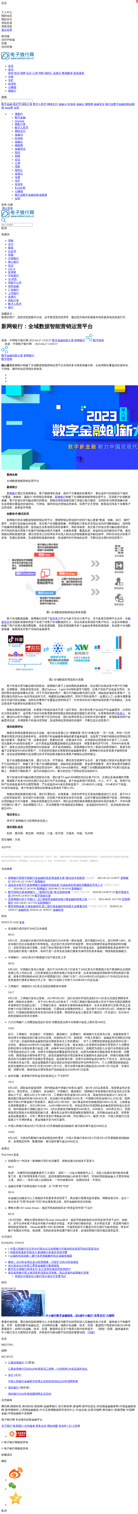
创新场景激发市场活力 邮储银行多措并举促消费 (38, 1252)
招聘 (23, 73)
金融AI (63, 104)
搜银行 (12, 90)
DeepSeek (19, 121)
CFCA (11, 268)
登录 (4, 3)
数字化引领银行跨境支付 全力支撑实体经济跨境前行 (39, 1269)
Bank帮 (9, 107)
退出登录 (6, 30)
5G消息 (12, 279)
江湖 (35, 73)
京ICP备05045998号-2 (41, 1442)
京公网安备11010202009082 (73, 1442)
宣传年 (12, 83)
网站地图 (52, 1425)
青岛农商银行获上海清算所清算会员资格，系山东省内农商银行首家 (48, 1272)
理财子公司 (15, 282)
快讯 (17, 73)
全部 (16, 107)
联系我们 (18, 1425)
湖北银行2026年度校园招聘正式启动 (29, 1393)
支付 (10, 244)
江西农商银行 (16, 1362)
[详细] (91, 1332)
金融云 (80, 104)
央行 (10, 1375)
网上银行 (13, 261)
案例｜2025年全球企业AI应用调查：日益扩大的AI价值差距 (43, 1262)
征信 (10, 265)
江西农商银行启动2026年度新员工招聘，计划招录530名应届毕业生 (48, 1368)
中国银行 (13, 258)
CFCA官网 (73, 1425)
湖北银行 (13, 1387)
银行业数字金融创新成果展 (31, 194)
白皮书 (12, 251)
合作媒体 (29, 1425)
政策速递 (78, 73)
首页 (10, 66)
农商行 (12, 296)
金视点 (57, 73)
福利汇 (48, 73)
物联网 (89, 104)
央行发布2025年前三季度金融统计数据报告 (33, 1265)
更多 (22, 922)
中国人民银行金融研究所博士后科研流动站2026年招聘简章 (43, 1381)
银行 (10, 307)
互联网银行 (44, 902)
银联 (10, 247)
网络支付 (52, 104)
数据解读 (67, 73)
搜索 (4, 97)
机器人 (121, 713)
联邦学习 (55, 618)
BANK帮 (20, 187)
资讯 (10, 69)
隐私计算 (27, 104)
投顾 (10, 254)
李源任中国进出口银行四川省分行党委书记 (40, 1276)
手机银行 (13, 275)
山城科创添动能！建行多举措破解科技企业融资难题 (41, 1255)
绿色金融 (13, 286)
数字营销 (98, 340)
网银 (12, 493)
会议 (29, 73)
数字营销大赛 (43, 895)
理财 (41, 73)
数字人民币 (39, 104)
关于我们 (6, 1425)
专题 (10, 76)
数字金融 (6, 104)
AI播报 (12, 87)
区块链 (71, 104)
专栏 (10, 80)
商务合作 (41, 1425)
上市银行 (13, 293)
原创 (10, 73)
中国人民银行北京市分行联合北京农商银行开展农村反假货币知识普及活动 (54, 1248)
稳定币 (17, 104)
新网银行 (79, 340)
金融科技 (23, 909)
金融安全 (99, 104)
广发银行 (13, 289)
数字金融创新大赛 (63, 340)
